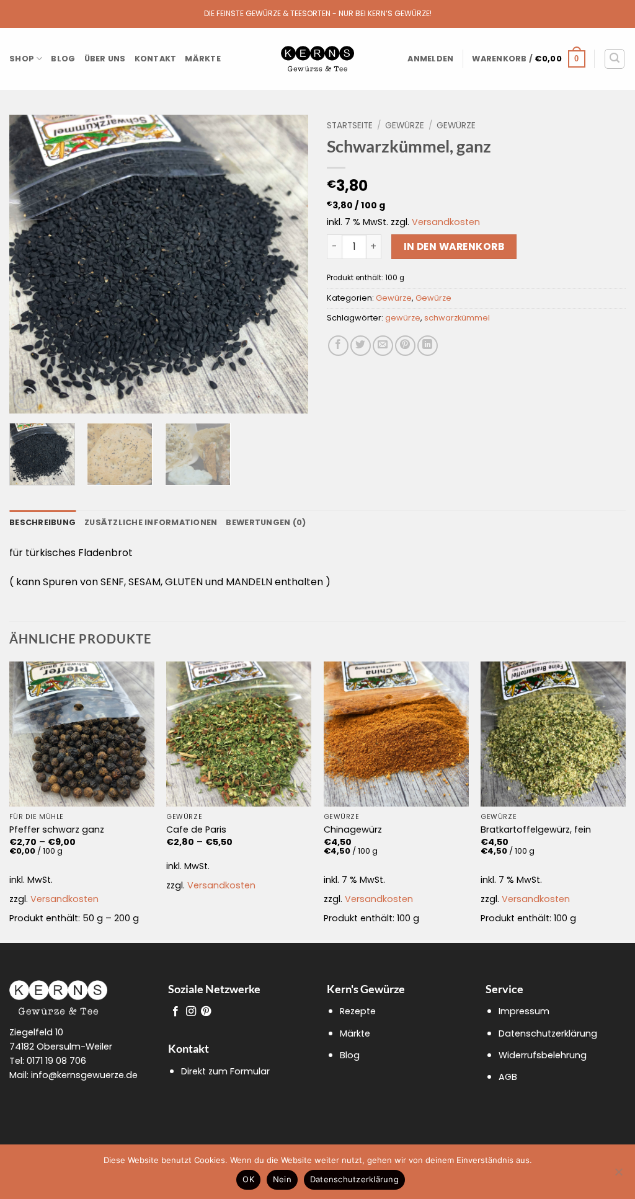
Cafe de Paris (196, 830)
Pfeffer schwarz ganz (56, 830)
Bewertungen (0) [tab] (266, 522)
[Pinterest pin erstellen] (405, 345)
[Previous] (31, 264)
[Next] (286, 264)
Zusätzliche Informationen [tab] (150, 522)
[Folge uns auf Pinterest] (206, 1011)
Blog (63, 58)
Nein (282, 1179)
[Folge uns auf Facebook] (175, 1011)
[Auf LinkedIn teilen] (427, 345)
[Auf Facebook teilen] (338, 345)
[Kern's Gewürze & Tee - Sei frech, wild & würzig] (317, 59)
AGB (508, 1077)
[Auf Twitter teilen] (360, 345)
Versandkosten (446, 222)
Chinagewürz (353, 830)
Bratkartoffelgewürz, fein (536, 830)
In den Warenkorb (454, 246)
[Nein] (618, 1175)
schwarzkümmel (457, 317)
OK (248, 1179)
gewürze (402, 317)
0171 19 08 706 (56, 1061)
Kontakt (156, 58)
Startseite (350, 125)
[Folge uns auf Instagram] (191, 1011)
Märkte (203, 58)
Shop (21, 58)
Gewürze (404, 125)
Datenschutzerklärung (548, 1033)
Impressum (524, 1011)
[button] (430, 59)
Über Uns (105, 58)
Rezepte (358, 1011)
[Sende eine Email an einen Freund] (383, 345)
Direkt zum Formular (225, 1071)
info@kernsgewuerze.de (84, 1075)
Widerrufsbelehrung (543, 1055)
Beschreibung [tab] (42, 522)
